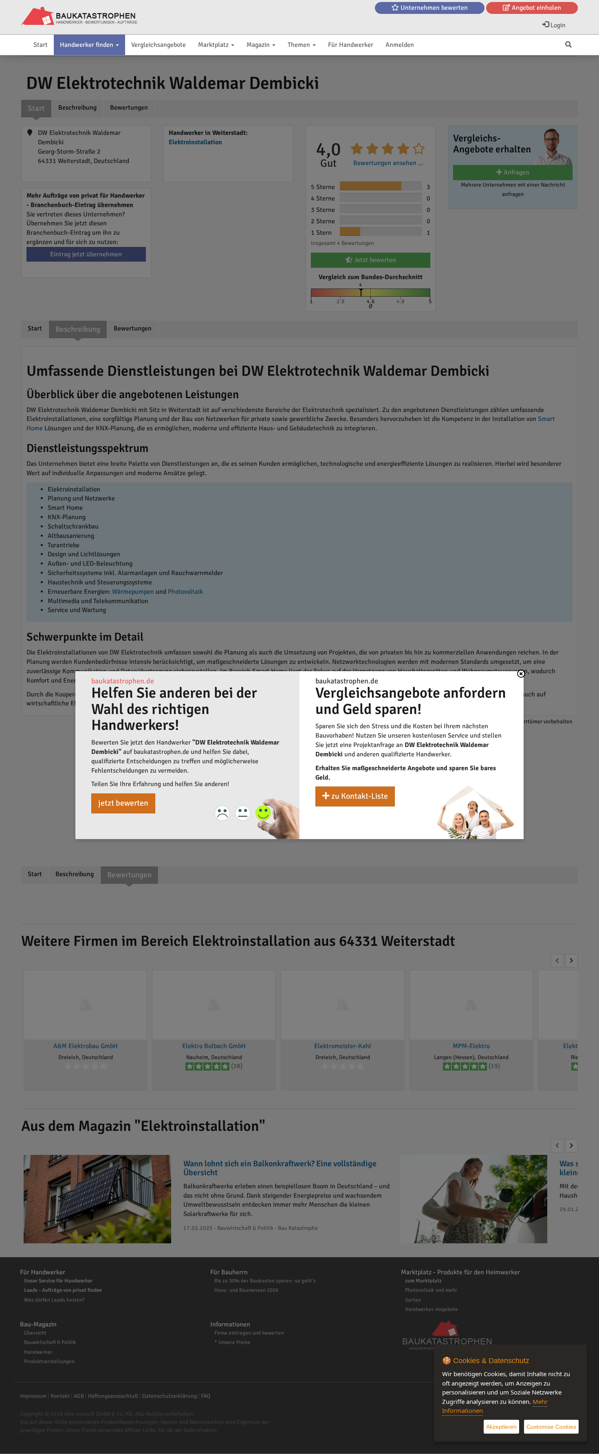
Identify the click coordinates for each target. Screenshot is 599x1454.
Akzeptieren (501, 1426)
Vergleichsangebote (158, 45)
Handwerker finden (87, 45)
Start (40, 45)
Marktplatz (214, 45)
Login (557, 25)
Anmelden (399, 45)
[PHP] (79, 16)
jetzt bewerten (123, 803)
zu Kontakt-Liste (359, 796)
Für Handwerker (350, 45)
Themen (300, 45)
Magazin (259, 45)
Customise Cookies (551, 1426)
